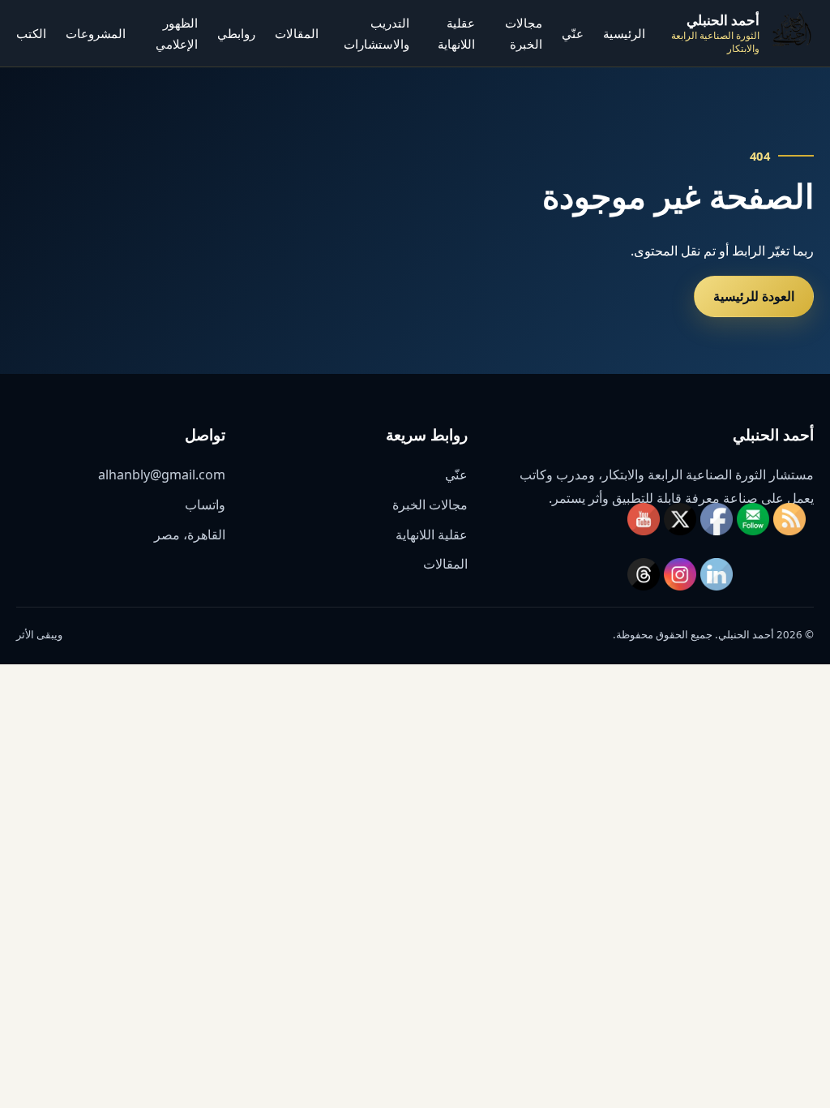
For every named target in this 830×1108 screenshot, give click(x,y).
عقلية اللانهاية (432, 534)
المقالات (297, 33)
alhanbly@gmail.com (161, 474)
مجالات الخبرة (430, 504)
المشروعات (96, 33)
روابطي (236, 33)
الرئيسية (624, 33)
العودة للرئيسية (753, 296)
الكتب (31, 33)
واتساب (205, 504)
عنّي (573, 33)
